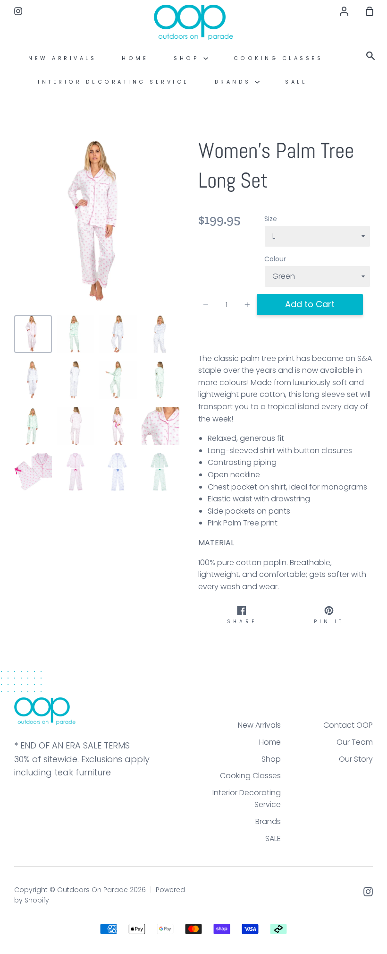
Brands (235, 82)
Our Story (356, 759)
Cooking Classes (278, 58)
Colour (275, 259)
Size (270, 218)
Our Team (355, 742)
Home (135, 58)
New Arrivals (62, 58)
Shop (188, 58)
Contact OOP (348, 725)
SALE (296, 82)
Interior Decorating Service (113, 82)
